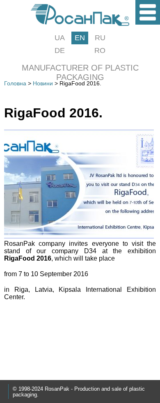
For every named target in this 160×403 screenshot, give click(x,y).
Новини (43, 83)
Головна (15, 83)
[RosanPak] (80, 23)
